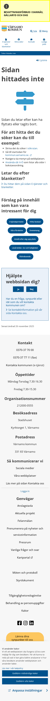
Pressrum (25, 542)
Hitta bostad (35, 221)
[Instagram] (25, 624)
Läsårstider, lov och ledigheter (25, 248)
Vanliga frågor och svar (25, 550)
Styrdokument (25, 580)
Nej (31, 289)
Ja (18, 289)
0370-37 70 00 (25, 350)
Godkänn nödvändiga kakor (25, 673)
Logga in (25, 491)
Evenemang (34, 230)
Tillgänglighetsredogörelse (25, 595)
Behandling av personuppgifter (25, 603)
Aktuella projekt (25, 513)
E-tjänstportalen (16, 221)
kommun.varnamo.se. (18, 155)
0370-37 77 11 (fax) (25, 357)
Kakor (25, 610)
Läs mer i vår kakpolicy (12, 668)
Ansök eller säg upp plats (25, 239)
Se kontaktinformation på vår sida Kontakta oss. (24, 311)
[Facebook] (19, 624)
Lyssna (43, 60)
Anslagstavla (25, 506)
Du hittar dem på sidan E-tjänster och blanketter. (24, 185)
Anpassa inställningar (27, 690)
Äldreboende (25, 256)
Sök (35, 31)
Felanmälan (25, 521)
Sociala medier (25, 468)
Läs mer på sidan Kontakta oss (25, 483)
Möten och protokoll (25, 572)
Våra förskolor (17, 230)
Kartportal (25, 557)
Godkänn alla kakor (25, 681)
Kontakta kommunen (19, 365)
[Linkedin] (31, 624)
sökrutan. (33, 148)
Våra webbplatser (25, 475)
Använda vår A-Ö (14, 162)
